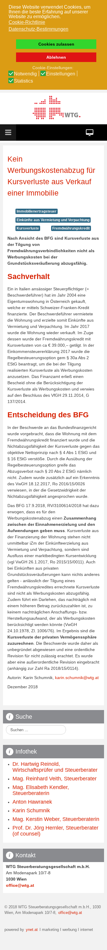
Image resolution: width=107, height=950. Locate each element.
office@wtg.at (20, 885)
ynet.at (31, 930)
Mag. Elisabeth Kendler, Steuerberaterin (40, 790)
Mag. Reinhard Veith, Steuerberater (54, 779)
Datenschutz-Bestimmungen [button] (38, 29)
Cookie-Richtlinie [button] (27, 22)
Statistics (23, 81)
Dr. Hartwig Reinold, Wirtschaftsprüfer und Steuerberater (54, 767)
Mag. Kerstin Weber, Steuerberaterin (55, 819)
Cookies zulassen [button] (56, 44)
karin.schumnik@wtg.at (77, 677)
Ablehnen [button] (56, 57)
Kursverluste (28, 228)
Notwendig (25, 74)
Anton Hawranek (32, 802)
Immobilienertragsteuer (36, 211)
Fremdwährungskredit (71, 228)
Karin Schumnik (31, 810)
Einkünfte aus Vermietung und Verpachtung (53, 220)
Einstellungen (60, 74)
